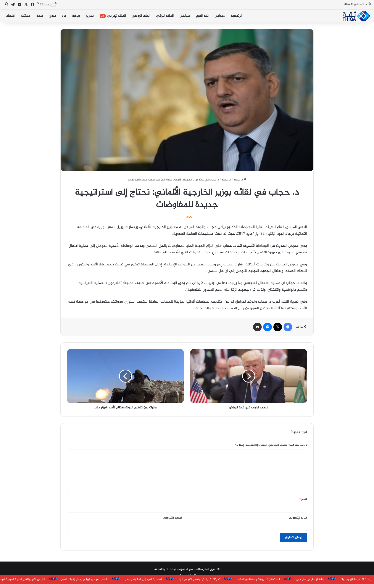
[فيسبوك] (288, 327)
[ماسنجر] (267, 327)
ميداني (220, 16)
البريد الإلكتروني (297, 517)
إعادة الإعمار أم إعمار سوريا (309, 579)
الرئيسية (236, 16)
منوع (52, 16)
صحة (39, 16)
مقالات (25, 16)
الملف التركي (165, 16)
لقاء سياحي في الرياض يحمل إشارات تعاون (84, 579)
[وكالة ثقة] (356, 16)
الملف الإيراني (113, 16)
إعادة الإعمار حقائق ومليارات (355, 579)
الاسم (303, 499)
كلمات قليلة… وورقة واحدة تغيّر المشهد (258, 579)
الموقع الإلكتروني (172, 517)
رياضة (76, 16)
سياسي (185, 16)
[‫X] (277, 327)
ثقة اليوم (202, 16)
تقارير (90, 16)
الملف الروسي (141, 16)
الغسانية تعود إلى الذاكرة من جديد (143, 579)
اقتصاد (10, 16)
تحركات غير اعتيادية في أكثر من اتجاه (199, 579)
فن (64, 16)
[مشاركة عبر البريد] (257, 327)
